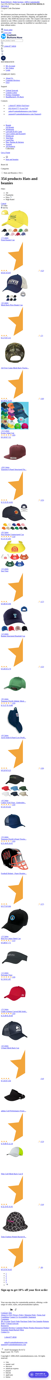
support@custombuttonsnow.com (13, 1345)
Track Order (15, 1321)
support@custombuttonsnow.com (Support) (24, 114)
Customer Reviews (13, 80)
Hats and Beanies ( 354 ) (13, 173)
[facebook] (3, 121)
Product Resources (36, 1328)
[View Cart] (2, 52)
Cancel (3, 203)
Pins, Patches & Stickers (15, 142)
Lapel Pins (10, 140)
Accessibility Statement (27, 1317)
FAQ (7, 82)
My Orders (10, 68)
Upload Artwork (12, 90)
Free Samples (37, 1321)
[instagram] (8, 121)
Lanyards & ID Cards (14, 132)
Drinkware (10, 136)
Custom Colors (11, 93)
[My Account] (2, 49)
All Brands (10, 127)
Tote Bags (9, 138)
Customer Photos (22, 1328)
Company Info (6, 1313)
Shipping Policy (30, 1315)
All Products (10, 146)
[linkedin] (11, 1311)
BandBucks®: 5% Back (15, 97)
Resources (5, 1326)
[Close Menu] (3, 60)
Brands (8, 125)
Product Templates (13, 95)
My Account (10, 66)
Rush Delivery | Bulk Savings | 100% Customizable (20, 2)
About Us (9, 78)
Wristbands (10, 129)
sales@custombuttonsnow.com (15, 1342)
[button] (25, 54)
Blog (22, 1330)
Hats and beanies (12, 159)
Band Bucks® (14, 1330)
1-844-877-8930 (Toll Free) (18, 106)
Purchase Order (26, 1321)
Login (8, 70)
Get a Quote (5, 153)
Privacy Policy (18, 1315)
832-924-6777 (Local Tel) (18, 108)
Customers (5, 1319)
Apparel (9, 144)
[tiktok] (13, 121)
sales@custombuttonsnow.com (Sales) (22, 111)
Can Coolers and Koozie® (16, 134)
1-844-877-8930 (10, 1337)
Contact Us (14, 1317)
